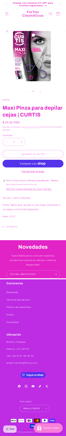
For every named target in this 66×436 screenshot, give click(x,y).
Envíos (10, 315)
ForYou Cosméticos (26, 432)
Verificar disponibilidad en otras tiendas (28, 189)
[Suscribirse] (55, 274)
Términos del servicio (18, 300)
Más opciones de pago (33, 171)
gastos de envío (31, 127)
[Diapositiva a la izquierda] (25, 91)
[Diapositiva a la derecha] (40, 91)
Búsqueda (12, 292)
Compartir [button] (11, 226)
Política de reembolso (18, 307)
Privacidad (12, 322)
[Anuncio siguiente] (59, 4)
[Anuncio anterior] (6, 4)
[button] (6, 13)
